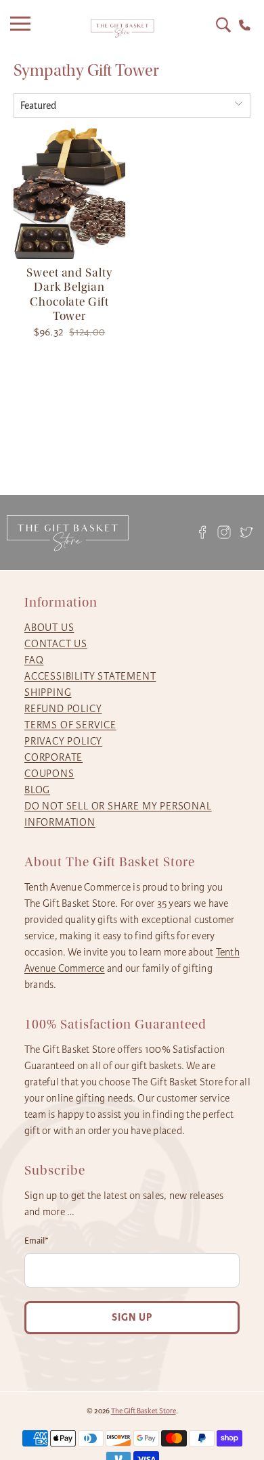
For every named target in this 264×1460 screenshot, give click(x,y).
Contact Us (55, 644)
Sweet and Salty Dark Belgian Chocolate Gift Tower (69, 295)
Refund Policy (63, 709)
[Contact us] (245, 25)
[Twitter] (247, 533)
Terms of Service (70, 725)
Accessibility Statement (90, 676)
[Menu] (23, 28)
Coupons (49, 774)
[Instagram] (224, 533)
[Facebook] (202, 533)
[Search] (223, 25)
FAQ (33, 660)
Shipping (47, 692)
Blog (37, 790)
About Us (49, 627)
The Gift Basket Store (143, 1411)
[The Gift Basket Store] (122, 29)
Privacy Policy (63, 741)
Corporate (53, 757)
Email (36, 1240)
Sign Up (132, 1317)
